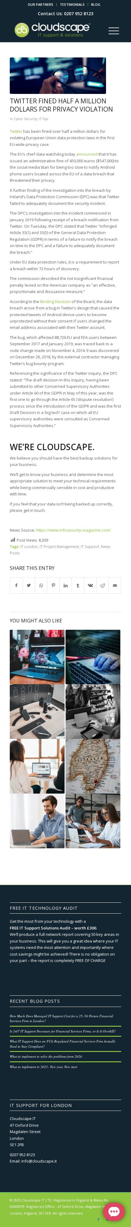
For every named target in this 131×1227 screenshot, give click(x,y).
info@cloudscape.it (39, 1161)
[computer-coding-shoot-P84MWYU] (58, 75)
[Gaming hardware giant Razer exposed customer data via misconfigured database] (37, 657)
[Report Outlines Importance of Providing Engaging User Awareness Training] (37, 766)
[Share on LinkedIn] (66, 585)
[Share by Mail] (115, 585)
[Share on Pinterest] (53, 585)
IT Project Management (59, 546)
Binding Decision (55, 301)
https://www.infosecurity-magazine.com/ (73, 530)
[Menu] (113, 30)
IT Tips (43, 119)
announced (86, 154)
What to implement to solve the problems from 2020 (46, 1056)
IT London (29, 546)
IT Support (90, 546)
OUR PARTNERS (40, 4)
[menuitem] (41, 4)
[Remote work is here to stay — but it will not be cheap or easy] (37, 821)
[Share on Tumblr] (78, 585)
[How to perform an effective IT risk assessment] (37, 711)
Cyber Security (25, 119)
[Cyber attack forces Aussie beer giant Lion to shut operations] (93, 766)
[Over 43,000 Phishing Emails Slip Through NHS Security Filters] (93, 821)
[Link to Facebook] (98, 1219)
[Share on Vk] (90, 585)
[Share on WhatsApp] (41, 585)
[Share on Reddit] (102, 585)
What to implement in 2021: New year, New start (43, 1066)
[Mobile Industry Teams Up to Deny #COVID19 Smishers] (93, 711)
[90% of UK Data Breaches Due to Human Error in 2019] (93, 657)
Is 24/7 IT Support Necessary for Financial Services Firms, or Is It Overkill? (63, 1031)
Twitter (16, 131)
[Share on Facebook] (16, 585)
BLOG (95, 4)
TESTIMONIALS (72, 4)
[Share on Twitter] (29, 585)
